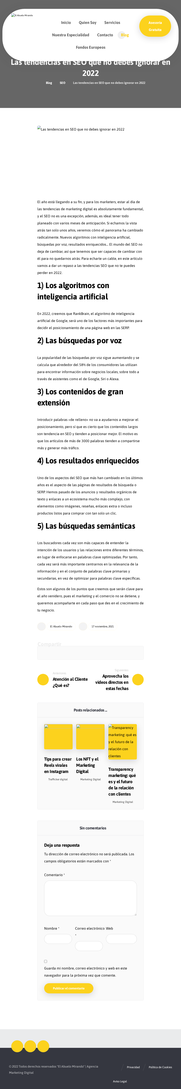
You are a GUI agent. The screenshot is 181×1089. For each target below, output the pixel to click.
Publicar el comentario (69, 988)
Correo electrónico (90, 931)
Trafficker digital (58, 779)
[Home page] (37, 83)
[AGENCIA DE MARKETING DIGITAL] (25, 21)
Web (109, 928)
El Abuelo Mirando (61, 626)
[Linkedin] (43, 1046)
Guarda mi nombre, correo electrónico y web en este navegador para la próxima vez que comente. (85, 971)
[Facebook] (17, 1046)
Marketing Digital (90, 779)
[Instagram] (30, 1046)
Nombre (51, 928)
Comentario (54, 875)
